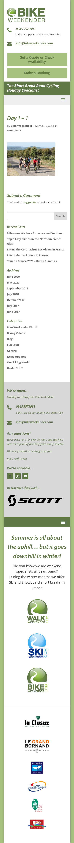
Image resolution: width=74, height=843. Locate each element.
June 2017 (13, 312)
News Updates (16, 356)
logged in (30, 202)
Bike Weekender (21, 126)
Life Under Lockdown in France (27, 255)
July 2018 (13, 294)
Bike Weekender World (22, 327)
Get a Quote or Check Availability (37, 59)
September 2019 (17, 288)
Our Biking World (18, 362)
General (12, 351)
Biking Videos (16, 333)
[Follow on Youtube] (25, 476)
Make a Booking (37, 73)
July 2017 (13, 306)
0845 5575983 (25, 407)
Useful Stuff (15, 368)
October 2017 (15, 300)
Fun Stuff (13, 345)
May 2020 (13, 282)
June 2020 (13, 276)
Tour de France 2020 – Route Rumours (32, 261)
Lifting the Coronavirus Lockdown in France (35, 249)
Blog (10, 339)
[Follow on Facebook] (10, 476)
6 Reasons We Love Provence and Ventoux (34, 233)
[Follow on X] (18, 476)
